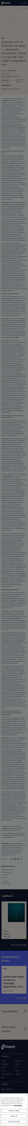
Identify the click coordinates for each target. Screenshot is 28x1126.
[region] (14, 1109)
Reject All (14, 1116)
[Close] (26, 1095)
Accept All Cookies (14, 1121)
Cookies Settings (14, 1111)
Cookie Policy (17, 1105)
